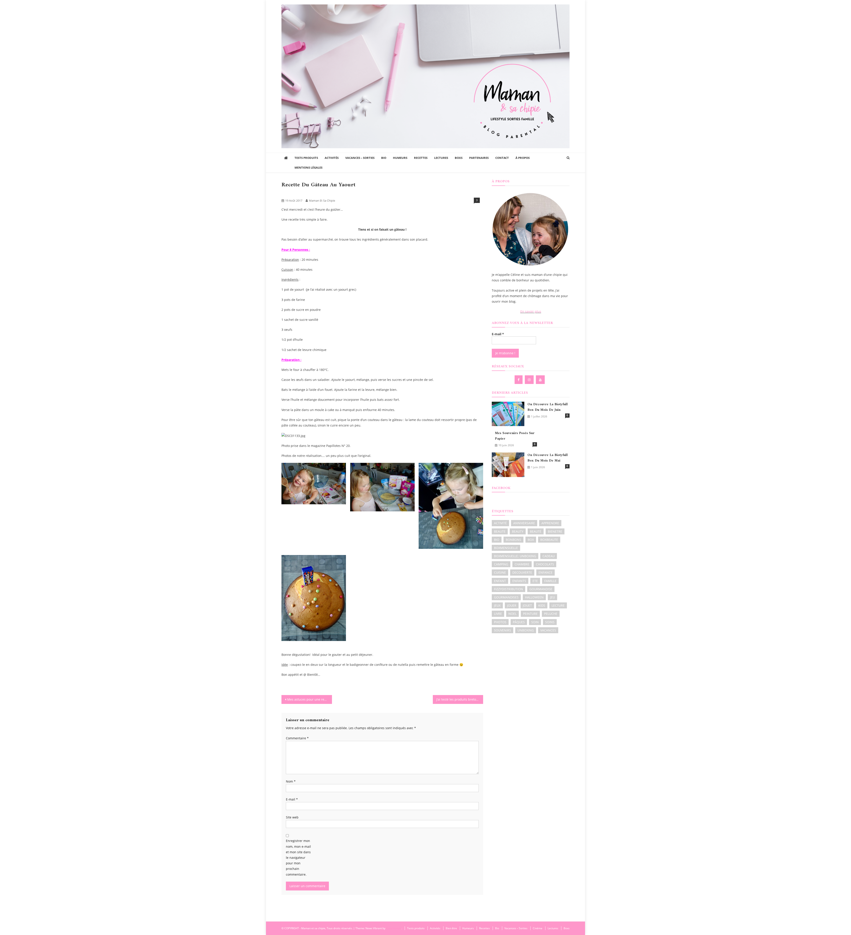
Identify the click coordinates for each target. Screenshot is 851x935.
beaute (500, 531)
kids (541, 605)
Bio (383, 158)
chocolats (545, 564)
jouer (511, 605)
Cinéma (537, 928)
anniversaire (524, 523)
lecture (558, 605)
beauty (517, 531)
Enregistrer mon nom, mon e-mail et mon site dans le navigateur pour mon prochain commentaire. (298, 857)
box (531, 540)
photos (500, 622)
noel (512, 614)
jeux (497, 605)
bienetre (555, 531)
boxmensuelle (506, 548)
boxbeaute (549, 540)
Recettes (420, 158)
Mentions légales (308, 167)
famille (550, 581)
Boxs (459, 158)
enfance (545, 572)
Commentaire (297, 738)
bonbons (513, 540)
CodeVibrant (393, 928)
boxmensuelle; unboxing (515, 556)
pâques (519, 622)
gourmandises (506, 597)
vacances (548, 630)
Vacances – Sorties (360, 158)
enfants (519, 581)
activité (500, 523)
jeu (552, 597)
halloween (534, 597)
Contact (502, 158)
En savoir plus (530, 311)
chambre (522, 564)
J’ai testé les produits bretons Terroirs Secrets (459, 699)
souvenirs (502, 630)
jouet (527, 605)
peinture (530, 614)
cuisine (500, 572)
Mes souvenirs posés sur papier (515, 436)
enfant (500, 581)
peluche (550, 614)
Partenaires (479, 158)
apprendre (550, 523)
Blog (286, 193)
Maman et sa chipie (322, 201)
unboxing (525, 630)
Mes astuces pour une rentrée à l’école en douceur (309, 699)
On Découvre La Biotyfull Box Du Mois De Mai (547, 458)
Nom (291, 781)
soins (549, 622)
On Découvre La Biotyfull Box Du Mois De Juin (547, 407)
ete (535, 581)
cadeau (549, 556)
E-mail (292, 799)
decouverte (522, 572)
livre (498, 614)
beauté (535, 531)
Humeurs (400, 158)
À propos (522, 158)
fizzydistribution (508, 589)
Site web (292, 817)
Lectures (441, 158)
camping (501, 564)
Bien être (451, 928)
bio (496, 540)
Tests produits (306, 158)
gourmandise (540, 589)
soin (535, 622)
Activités (332, 158)
